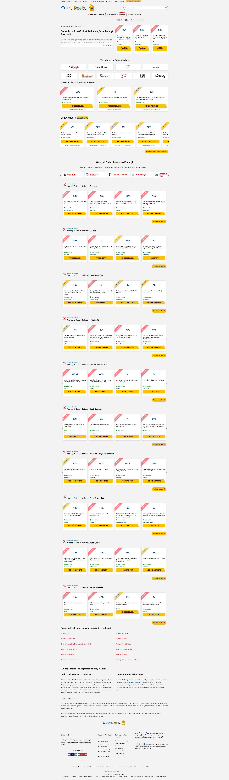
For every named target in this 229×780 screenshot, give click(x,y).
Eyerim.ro (145, 477)
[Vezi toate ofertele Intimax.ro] (105, 76)
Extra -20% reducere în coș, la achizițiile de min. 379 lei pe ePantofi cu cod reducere (101, 203)
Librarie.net (119, 433)
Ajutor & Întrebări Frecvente (85, 776)
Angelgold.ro (93, 254)
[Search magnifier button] (166, 8)
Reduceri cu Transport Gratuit (105, 759)
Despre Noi (66, 776)
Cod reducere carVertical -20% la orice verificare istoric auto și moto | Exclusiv (150, 98)
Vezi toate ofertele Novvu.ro (114, 109)
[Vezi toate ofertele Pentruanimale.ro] (87, 76)
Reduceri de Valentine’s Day (69, 649)
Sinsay (115, 1)
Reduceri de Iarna (121, 654)
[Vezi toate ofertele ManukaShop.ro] (123, 76)
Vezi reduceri (154, 392)
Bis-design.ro (119, 299)
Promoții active (133, 14)
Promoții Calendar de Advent (105, 744)
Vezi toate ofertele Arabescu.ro (72, 145)
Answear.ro (119, 44)
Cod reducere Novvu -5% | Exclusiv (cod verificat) (113, 97)
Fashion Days (77, 1)
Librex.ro (66, 388)
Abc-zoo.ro (145, 611)
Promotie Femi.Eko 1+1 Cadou (99, 469)
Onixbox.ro (66, 254)
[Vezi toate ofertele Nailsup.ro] (73, 67)
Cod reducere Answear (120, 746)
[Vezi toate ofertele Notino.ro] (155, 67)
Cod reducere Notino (120, 756)
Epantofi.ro (92, 210)
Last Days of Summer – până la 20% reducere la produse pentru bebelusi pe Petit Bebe (153, 426)
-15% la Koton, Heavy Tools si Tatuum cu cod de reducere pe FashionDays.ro (154, 203)
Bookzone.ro (146, 388)
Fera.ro (65, 611)
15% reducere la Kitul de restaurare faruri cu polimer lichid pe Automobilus (126, 560)
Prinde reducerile (101, 481)
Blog (97, 776)
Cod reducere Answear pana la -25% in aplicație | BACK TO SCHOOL (123, 38)
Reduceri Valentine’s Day (104, 749)
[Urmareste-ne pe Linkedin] (85, 754)
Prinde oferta (101, 258)
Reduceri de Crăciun (103, 741)
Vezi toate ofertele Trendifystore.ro (97, 145)
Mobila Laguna (100, 1)
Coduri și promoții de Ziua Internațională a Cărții (76, 644)
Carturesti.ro (156, 44)
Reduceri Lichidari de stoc (104, 756)
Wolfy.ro (66, 522)
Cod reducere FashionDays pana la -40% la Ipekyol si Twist (126, 336)
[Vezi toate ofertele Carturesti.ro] (69, 76)
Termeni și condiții (122, 776)
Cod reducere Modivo (120, 751)
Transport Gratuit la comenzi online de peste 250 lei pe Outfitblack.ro (153, 247)
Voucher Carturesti (119, 748)
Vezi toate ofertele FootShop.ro (77, 109)
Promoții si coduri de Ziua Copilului (127, 660)
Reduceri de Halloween (103, 754)
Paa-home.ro (146, 299)
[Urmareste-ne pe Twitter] (72, 754)
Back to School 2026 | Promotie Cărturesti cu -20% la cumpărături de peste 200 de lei (160, 38)
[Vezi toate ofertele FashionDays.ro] (100, 67)
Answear (85, 1)
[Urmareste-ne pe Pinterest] (79, 754)
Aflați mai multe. (150, 766)
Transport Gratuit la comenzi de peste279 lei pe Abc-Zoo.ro (152, 603)
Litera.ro (92, 388)
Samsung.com (138, 44)
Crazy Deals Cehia (148, 776)
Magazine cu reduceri (117, 14)
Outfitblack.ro (119, 254)
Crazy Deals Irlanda (161, 776)
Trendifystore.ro (67, 299)
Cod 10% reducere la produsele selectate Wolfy (99, 514)
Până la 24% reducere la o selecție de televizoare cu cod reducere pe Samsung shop (141, 39)
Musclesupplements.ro (121, 522)
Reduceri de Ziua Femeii (68, 660)
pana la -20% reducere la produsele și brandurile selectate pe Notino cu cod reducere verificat (101, 337)
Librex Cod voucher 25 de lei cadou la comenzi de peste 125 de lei (75, 381)
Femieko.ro (92, 477)
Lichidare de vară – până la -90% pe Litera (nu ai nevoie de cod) (100, 381)
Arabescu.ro (67, 344)
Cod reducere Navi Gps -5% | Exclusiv (154, 558)
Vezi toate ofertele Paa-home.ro (123, 145)
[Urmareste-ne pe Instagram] (75, 754)
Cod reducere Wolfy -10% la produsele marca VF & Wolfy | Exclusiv (146, 134)
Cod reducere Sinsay (120, 743)
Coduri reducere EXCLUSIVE (133, 1)
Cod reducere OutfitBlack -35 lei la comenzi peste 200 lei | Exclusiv (126, 247)
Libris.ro (118, 388)
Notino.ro (92, 344)
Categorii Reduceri (97, 14)
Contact (74, 776)
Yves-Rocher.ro (146, 344)
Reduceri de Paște (102, 746)
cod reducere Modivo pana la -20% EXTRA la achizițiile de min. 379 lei (126, 202)
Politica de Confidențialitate (108, 776)
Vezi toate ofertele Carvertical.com (151, 109)
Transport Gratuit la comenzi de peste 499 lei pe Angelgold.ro (101, 247)
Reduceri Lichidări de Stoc (124, 649)
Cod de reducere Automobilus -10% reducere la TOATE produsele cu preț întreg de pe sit (75, 560)
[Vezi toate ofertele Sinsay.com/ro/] (160, 76)
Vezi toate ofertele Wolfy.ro (148, 145)
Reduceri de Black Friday (123, 644)
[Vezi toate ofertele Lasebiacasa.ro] (128, 67)
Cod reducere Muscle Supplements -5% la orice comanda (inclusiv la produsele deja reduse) (126, 515)
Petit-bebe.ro (146, 433)
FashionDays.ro (146, 210)
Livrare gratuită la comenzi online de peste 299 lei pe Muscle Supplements (154, 514)
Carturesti (92, 1)
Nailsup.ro (118, 477)
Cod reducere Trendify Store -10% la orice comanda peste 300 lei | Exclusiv (97, 134)
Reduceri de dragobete (68, 654)
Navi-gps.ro (145, 566)
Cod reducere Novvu (120, 753)
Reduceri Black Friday (103, 739)
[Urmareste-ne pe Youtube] (82, 754)
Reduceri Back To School (104, 751)
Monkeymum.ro (67, 433)
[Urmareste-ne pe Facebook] (69, 754)
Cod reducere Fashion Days (121, 741)
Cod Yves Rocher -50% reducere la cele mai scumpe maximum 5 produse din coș (153, 337)
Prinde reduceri (160, 48)
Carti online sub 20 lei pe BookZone (153, 380)
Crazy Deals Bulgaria (136, 776)
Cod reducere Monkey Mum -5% (99, 424)
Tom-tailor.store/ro (68, 210)
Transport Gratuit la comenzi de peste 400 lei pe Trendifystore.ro (101, 291)
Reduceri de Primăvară (68, 639)
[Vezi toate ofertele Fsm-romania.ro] (141, 76)
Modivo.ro (108, 1)
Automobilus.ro (67, 566)
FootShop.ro (122, 1)
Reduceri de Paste (121, 639)
